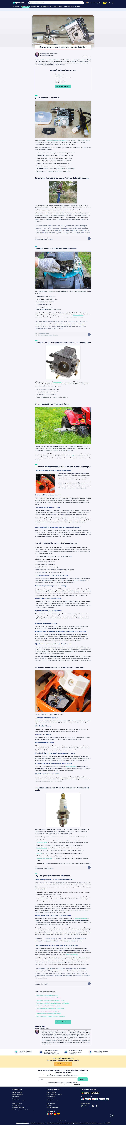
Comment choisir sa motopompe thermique (49, 1013)
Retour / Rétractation (17, 1094)
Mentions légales (41, 1123)
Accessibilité (106, 1123)
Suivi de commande (17, 1092)
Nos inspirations (51, 1103)
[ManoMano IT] (48, 1114)
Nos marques (50, 1098)
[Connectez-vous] (109, 2)
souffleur (73, 456)
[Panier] (112, 2)
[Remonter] (112, 1115)
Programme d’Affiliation (18, 1107)
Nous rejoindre (16, 1105)
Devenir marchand (17, 1103)
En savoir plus (77, 1084)
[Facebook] (86, 1106)
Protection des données (53, 1123)
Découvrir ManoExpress (52, 1107)
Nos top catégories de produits (54, 1094)
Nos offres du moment (52, 1101)
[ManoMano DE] (55, 1114)
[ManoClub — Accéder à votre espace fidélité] (104, 2)
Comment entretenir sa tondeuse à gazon (48, 1006)
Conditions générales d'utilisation (75, 1123)
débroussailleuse (62, 140)
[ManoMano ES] (58, 1114)
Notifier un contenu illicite (18, 1101)
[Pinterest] (89, 1106)
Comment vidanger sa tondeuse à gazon (48, 1011)
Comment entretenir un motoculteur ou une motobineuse (53, 1003)
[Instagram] (93, 1106)
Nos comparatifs (51, 1096)
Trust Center (63, 1123)
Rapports (100, 1123)
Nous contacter (16, 1098)
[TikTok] (96, 1106)
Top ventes (49, 1105)
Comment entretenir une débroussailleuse (48, 998)
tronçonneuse (57, 382)
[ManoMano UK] (51, 1114)
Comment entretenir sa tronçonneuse (47, 995)
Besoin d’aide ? (16, 1096)
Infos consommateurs (91, 1123)
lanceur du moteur (78, 315)
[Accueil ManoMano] (19, 2)
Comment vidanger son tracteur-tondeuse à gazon (51, 1008)
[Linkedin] (82, 1106)
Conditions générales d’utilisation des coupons (23, 1109)
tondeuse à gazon (52, 140)
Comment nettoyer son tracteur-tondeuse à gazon (51, 1016)
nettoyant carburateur (81, 918)
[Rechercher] (30, 3)
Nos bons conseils (51, 1092)
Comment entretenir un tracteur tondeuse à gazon (51, 1000)
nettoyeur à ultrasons (72, 955)
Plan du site (33, 1123)
